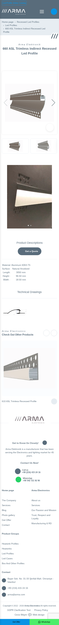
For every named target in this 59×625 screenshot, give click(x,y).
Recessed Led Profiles (28, 22)
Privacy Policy (41, 610)
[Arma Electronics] (13, 12)
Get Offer (6, 520)
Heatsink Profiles (10, 543)
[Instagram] (25, 427)
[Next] (54, 333)
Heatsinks (7, 548)
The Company (9, 500)
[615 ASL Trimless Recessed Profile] (54, 401)
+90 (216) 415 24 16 (18, 588)
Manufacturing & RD (41, 523)
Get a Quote (31, 251)
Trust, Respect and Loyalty (40, 517)
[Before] (46, 333)
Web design (39, 614)
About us (35, 500)
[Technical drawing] (15, 312)
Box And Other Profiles (13, 563)
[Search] (47, 12)
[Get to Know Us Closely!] (44, 442)
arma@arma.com (16, 594)
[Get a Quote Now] (54, 11)
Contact (6, 525)
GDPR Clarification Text (19, 610)
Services (6, 505)
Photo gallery (8, 515)
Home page (8, 22)
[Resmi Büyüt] (50, 127)
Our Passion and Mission (43, 510)
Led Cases (7, 558)
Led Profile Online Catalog (14, 3)
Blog (4, 510)
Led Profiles (11, 25)
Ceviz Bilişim (21, 614)
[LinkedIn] (34, 427)
